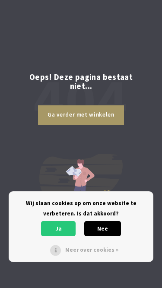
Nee (102, 228)
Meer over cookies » (91, 249)
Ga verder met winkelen (81, 114)
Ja (58, 228)
